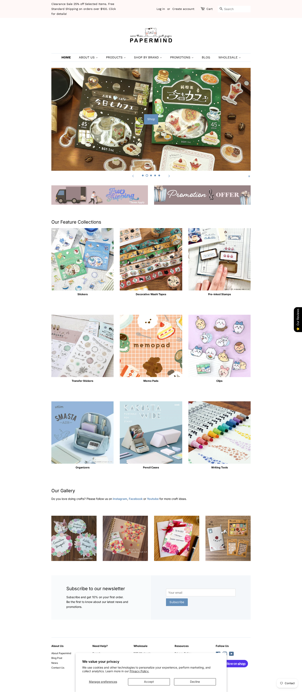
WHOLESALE (228, 57)
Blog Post (56, 657)
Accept (149, 681)
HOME (66, 57)
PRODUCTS (115, 57)
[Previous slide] (132, 175)
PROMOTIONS (180, 57)
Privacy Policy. (139, 671)
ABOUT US (87, 57)
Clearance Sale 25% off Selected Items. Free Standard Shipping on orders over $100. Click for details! (83, 8)
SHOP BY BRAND (147, 57)
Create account (183, 8)
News (54, 662)
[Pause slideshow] (249, 175)
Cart (209, 8)
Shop (151, 119)
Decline (195, 681)
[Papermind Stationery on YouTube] (231, 654)
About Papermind (61, 653)
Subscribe (176, 602)
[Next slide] (169, 175)
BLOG (206, 57)
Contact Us (57, 667)
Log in (161, 8)
